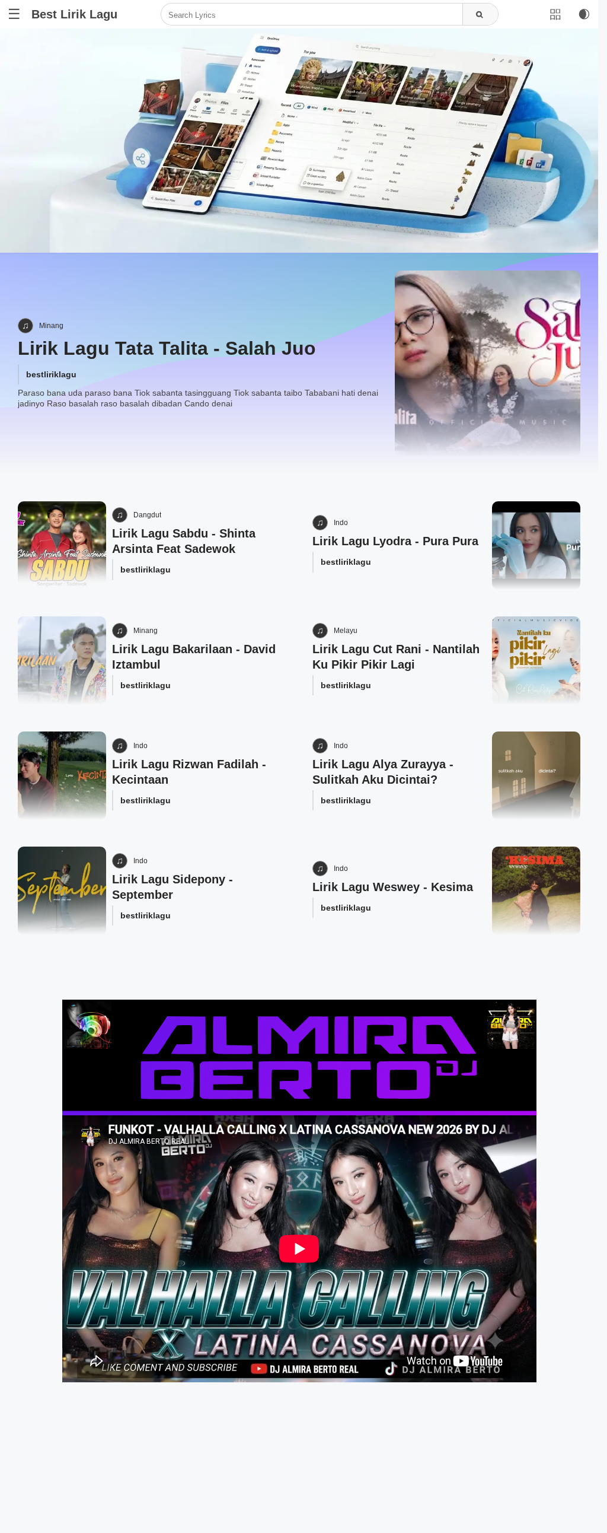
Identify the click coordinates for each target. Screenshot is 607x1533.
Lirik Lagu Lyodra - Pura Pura (395, 541)
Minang (51, 326)
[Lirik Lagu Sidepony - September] (62, 891)
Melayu (345, 630)
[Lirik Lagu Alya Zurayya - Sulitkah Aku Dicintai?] (536, 775)
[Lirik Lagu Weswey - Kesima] (536, 891)
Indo (341, 523)
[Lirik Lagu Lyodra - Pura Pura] (536, 545)
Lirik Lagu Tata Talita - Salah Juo (167, 348)
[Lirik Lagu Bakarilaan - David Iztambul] (62, 660)
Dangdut (147, 515)
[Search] (480, 15)
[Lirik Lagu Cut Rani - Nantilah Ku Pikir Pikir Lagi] (536, 660)
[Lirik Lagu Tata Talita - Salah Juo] (487, 363)
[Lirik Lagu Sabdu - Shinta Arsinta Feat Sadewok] (62, 545)
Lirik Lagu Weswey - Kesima (392, 886)
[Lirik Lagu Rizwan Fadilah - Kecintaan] (62, 775)
